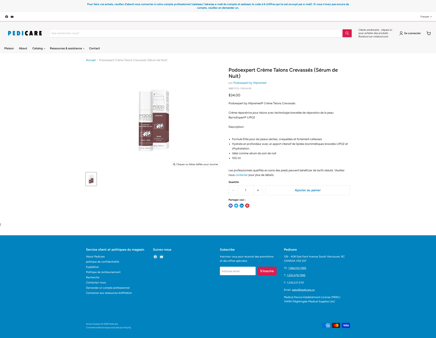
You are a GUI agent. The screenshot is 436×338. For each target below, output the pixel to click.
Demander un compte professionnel (108, 287)
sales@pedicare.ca (303, 289)
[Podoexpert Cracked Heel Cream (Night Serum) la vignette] (91, 179)
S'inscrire (267, 271)
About (23, 48)
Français (425, 16)
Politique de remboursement (103, 272)
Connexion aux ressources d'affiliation (109, 292)
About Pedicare (95, 256)
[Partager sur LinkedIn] (242, 206)
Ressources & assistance (66, 48)
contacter (241, 175)
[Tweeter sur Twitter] (236, 206)
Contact (94, 48)
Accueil (91, 60)
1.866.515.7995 (297, 268)
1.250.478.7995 (296, 275)
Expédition (92, 267)
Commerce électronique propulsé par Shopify (108, 327)
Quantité (234, 182)
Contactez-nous (96, 282)
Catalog (37, 48)
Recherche (92, 277)
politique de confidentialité (102, 261)
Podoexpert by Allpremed (249, 82)
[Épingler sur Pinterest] (247, 206)
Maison (9, 48)
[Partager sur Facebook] (231, 206)
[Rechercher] (347, 33)
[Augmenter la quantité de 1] (258, 190)
